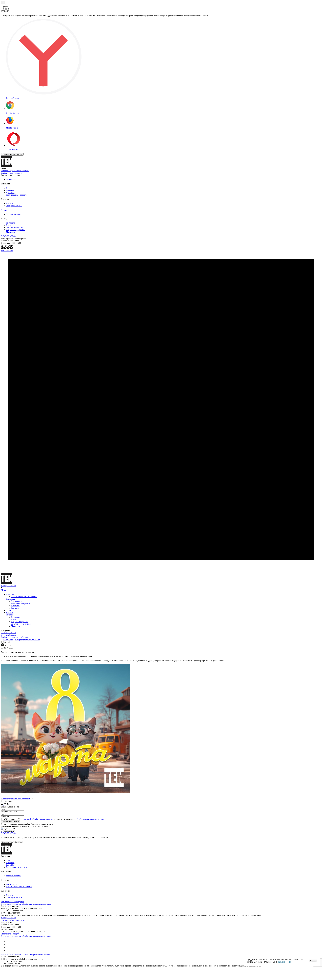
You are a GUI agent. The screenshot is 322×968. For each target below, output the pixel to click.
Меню (3, 590)
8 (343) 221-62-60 (8, 585)
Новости (9, 203)
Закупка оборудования (15, 230)
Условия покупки (13, 214)
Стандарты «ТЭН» (14, 206)
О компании (16, 601)
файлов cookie (284, 962)
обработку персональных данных (90, 819)
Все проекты (11, 884)
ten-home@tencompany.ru (13, 920)
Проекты (10, 594)
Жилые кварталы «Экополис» (24, 597)
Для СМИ (10, 193)
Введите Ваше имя (9, 812)
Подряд (9, 225)
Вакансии (10, 190)
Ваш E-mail (6, 817)
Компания (10, 599)
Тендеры (9, 615)
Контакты (15, 608)
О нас (8, 188)
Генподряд (10, 223)
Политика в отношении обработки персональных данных (26, 904)
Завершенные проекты (21, 603)
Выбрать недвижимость (11, 173)
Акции (4, 210)
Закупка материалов (14, 227)
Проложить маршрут (10, 934)
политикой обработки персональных (38, 819)
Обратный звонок (8, 635)
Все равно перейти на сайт (12, 154)
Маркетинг (11, 232)
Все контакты (7, 250)
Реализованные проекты (16, 195)
